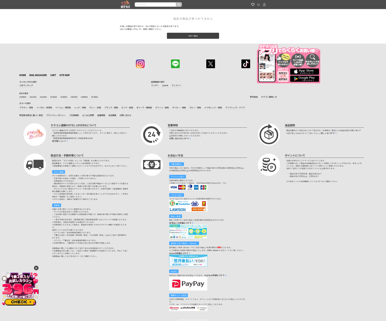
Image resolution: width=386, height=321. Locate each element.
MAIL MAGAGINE (38, 75)
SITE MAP (64, 75)
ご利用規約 (74, 115)
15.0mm (94, 96)
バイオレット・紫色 (213, 107)
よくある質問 (88, 115)
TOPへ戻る (193, 35)
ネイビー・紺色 (179, 107)
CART (53, 75)
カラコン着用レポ (269, 96)
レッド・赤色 (80, 107)
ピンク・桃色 (127, 107)
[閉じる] (36, 268)
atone (215, 250)
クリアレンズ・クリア (235, 107)
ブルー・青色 (195, 107)
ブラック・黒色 (111, 107)
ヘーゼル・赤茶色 (44, 107)
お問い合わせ (125, 115)
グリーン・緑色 (162, 107)
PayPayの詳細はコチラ (214, 275)
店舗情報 (101, 115)
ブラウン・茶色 (26, 107)
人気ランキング (26, 85)
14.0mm (22, 96)
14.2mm (43, 96)
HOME (22, 75)
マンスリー (176, 85)
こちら (71, 256)
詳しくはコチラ (328, 133)
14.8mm (84, 96)
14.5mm (74, 96)
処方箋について (59, 141)
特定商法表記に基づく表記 (31, 115)
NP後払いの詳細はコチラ (180, 222)
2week (165, 85)
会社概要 (112, 115)
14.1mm (33, 96)
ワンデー (155, 85)
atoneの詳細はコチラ (178, 253)
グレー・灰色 (95, 107)
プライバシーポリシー (56, 115)
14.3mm (53, 96)
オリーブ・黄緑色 (144, 107)
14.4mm (63, 96)
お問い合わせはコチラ (179, 138)
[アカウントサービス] (264, 4)
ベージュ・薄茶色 (63, 107)
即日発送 (254, 96)
